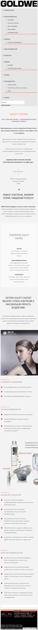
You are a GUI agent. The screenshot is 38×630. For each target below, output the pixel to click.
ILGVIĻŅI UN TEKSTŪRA (13, 23)
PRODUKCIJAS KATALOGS (10, 16)
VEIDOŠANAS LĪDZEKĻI (13, 32)
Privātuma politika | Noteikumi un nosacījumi (12, 622)
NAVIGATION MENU (5, 105)
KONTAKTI (6, 75)
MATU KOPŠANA (11, 29)
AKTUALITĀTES (8, 55)
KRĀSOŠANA (11, 19)
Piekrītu (25, 628)
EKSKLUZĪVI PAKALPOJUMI (10, 49)
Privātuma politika (9, 81)
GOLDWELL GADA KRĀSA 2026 (15, 42)
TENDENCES (7, 39)
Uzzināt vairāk (32, 628)
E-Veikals (6, 97)
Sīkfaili (9, 90)
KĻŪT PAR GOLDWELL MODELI (15, 68)
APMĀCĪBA (7, 61)
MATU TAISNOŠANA (12, 26)
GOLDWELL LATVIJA (9, 10)
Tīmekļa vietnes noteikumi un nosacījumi (17, 87)
